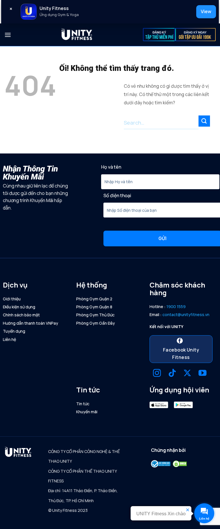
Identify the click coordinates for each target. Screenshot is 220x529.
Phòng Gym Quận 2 (94, 299)
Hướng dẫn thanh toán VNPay (30, 323)
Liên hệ (9, 339)
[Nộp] (204, 121)
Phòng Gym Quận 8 (94, 307)
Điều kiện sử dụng (19, 307)
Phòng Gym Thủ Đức (95, 315)
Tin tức (82, 403)
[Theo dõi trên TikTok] (172, 373)
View (206, 11)
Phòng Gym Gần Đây (95, 323)
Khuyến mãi (86, 411)
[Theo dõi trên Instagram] (157, 373)
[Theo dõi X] (187, 373)
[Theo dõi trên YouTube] (203, 373)
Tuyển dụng (14, 331)
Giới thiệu (12, 299)
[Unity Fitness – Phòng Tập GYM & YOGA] (77, 34)
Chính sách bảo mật (21, 315)
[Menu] (7, 35)
